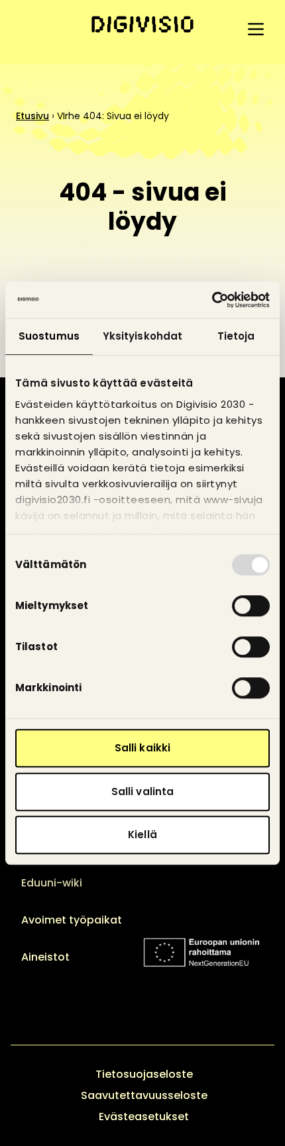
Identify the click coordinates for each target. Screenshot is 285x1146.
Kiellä (142, 834)
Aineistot (45, 957)
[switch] (251, 605)
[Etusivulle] (142, 24)
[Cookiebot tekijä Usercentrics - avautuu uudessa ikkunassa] (212, 300)
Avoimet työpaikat (71, 920)
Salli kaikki (142, 748)
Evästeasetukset (144, 1116)
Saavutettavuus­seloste (144, 1095)
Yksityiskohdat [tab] (142, 336)
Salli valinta (142, 791)
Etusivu (32, 115)
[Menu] (256, 29)
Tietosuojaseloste (144, 1074)
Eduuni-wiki (51, 882)
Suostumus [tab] (49, 336)
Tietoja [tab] (236, 336)
